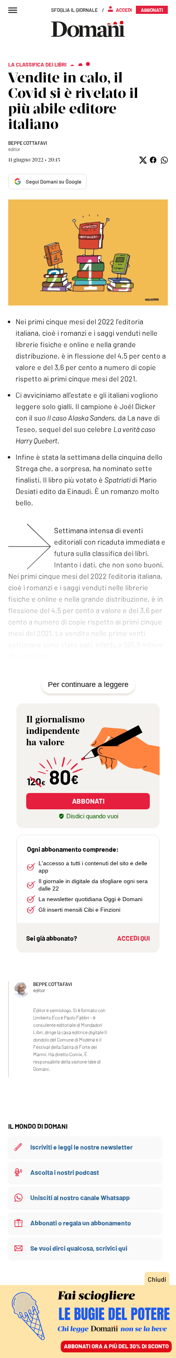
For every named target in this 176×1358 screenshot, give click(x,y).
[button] (142, 160)
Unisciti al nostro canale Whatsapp (80, 1197)
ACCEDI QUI (133, 938)
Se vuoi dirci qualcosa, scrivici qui (78, 1248)
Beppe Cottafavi (27, 143)
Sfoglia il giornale (74, 10)
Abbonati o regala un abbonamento (80, 1223)
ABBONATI (88, 801)
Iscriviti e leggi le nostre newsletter (81, 1147)
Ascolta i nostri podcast (64, 1172)
